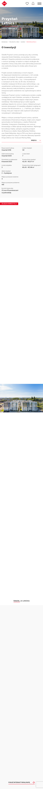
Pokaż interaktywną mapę (19, 782)
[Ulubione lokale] (27, 3)
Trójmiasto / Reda (14, 42)
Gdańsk (23, 42)
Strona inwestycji (9, 29)
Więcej (34, 140)
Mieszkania (5, 42)
